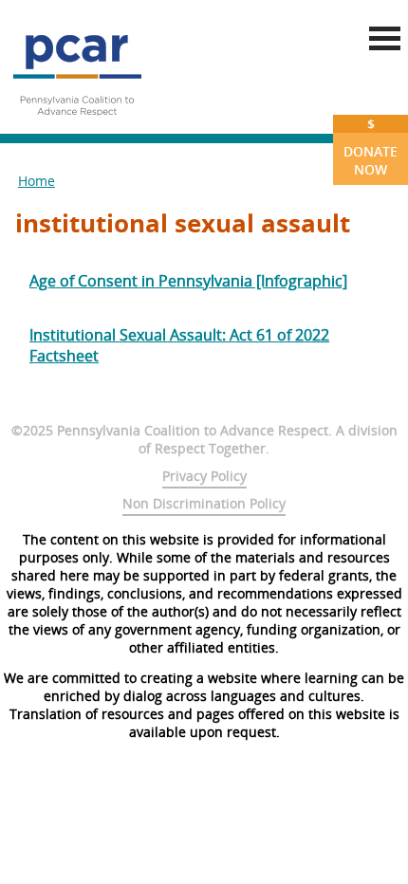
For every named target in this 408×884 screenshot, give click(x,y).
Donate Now (370, 146)
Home (36, 181)
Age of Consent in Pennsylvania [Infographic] (188, 280)
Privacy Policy (204, 476)
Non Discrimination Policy (204, 503)
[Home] (77, 123)
